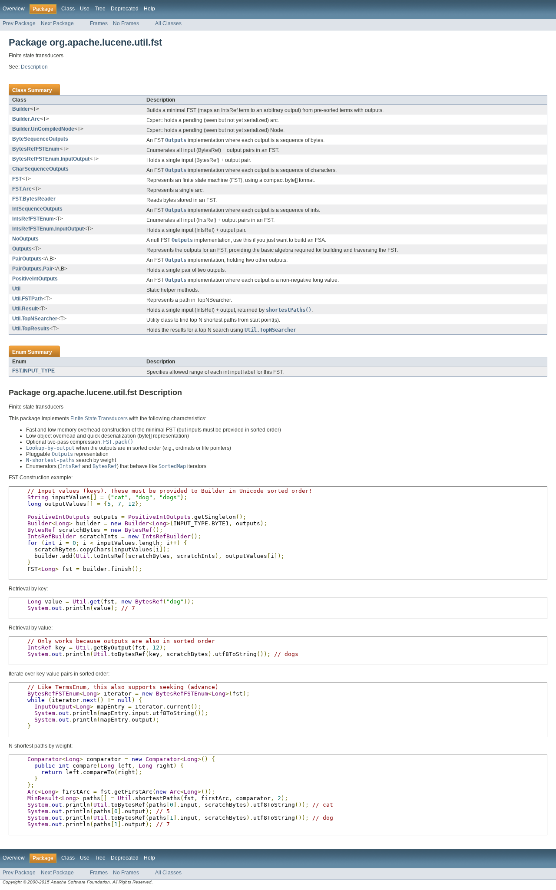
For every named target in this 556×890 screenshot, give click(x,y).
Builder (21, 109)
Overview (14, 9)
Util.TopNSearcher (34, 319)
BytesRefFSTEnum (36, 149)
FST (17, 179)
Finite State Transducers (99, 418)
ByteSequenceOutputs (40, 139)
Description (34, 67)
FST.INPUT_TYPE (33, 371)
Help (149, 9)
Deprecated (125, 9)
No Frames (126, 23)
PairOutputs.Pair (32, 269)
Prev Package (19, 23)
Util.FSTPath (27, 299)
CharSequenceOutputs (40, 169)
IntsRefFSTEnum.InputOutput (48, 229)
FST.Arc (22, 189)
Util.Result (25, 309)
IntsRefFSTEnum (33, 219)
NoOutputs (25, 239)
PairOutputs (27, 259)
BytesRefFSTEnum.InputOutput (50, 159)
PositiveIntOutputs (35, 279)
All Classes (168, 23)
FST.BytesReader (34, 199)
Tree (100, 9)
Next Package (57, 23)
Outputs (22, 249)
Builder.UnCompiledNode (43, 129)
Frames (99, 23)
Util (16, 289)
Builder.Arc (26, 119)
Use (84, 9)
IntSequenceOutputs (37, 209)
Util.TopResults (31, 329)
